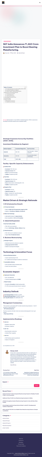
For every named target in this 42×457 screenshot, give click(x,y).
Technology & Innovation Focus (10, 97)
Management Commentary (10, 100)
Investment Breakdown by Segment (12, 90)
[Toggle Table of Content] (25, 87)
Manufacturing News (7, 425)
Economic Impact (8, 98)
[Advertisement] (21, 16)
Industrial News (6, 418)
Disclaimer (21, 442)
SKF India (5, 119)
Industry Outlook (8, 99)
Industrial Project (7, 41)
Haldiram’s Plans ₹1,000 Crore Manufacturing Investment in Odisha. (18, 398)
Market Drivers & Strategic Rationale (11, 92)
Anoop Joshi (14, 351)
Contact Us (21, 440)
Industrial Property (6, 423)
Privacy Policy (21, 444)
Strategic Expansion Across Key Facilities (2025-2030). (16, 88)
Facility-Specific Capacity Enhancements (13, 91)
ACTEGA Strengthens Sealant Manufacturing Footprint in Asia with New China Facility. (20, 401)
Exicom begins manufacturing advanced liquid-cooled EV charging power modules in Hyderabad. (19, 406)
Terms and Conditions (21, 446)
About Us (21, 438)
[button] (13, 364)
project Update (6, 427)
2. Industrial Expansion (10, 94)
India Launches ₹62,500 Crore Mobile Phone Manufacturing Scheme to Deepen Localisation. (20, 410)
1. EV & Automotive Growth (10, 93)
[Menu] (39, 2)
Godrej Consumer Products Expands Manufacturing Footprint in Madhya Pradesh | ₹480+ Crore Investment (21, 394)
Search (5, 382)
